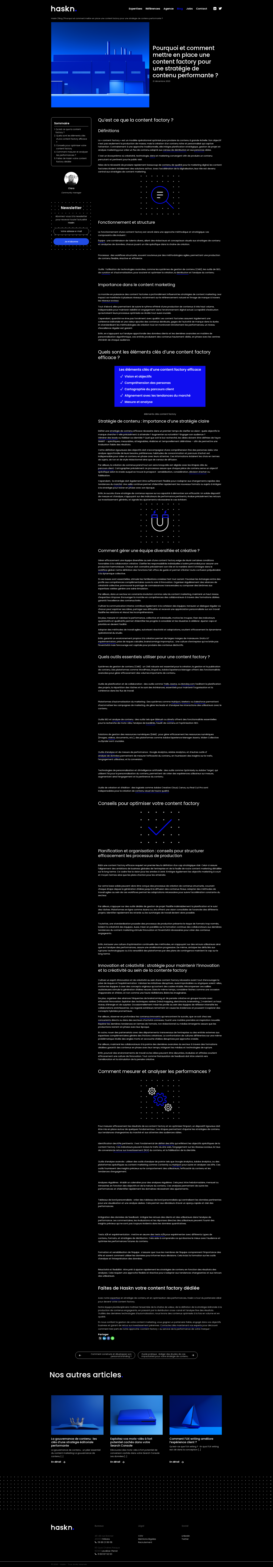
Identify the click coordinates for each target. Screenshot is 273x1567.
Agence (169, 8)
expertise (115, 1297)
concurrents (104, 1020)
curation (106, 272)
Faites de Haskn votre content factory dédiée (71, 160)
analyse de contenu (122, 719)
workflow (102, 569)
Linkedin (186, 1535)
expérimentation (107, 641)
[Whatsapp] (112, 1338)
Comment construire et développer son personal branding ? (111, 1355)
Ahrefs (170, 719)
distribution (183, 272)
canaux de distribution (175, 149)
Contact (201, 8)
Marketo (186, 701)
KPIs (119, 1143)
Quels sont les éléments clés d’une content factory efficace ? (71, 138)
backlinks (150, 722)
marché (118, 484)
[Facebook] (108, 1338)
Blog (180, 8)
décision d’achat (198, 471)
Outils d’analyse (106, 752)
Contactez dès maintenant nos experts (181, 1325)
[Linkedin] (104, 1338)
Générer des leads (108, 437)
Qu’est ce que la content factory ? (68, 131)
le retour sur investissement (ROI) (131, 1150)
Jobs (189, 8)
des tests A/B (157, 1234)
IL (215, 8)
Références (153, 8)
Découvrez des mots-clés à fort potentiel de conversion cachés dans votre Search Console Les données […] (135, 1453)
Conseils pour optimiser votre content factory (71, 147)
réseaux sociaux (110, 300)
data (152, 155)
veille (130, 484)
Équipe (101, 240)
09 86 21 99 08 (104, 1542)
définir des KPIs (166, 1143)
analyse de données (109, 755)
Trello (166, 683)
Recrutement (145, 1542)
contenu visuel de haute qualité (152, 790)
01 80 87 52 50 (104, 1554)
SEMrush (159, 719)
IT (220, 8)
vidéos (111, 737)
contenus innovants (150, 1016)
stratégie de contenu (121, 430)
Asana (173, 683)
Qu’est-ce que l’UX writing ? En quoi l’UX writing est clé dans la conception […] (194, 1448)
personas (199, 149)
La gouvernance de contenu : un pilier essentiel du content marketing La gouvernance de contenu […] (76, 1453)
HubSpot (176, 701)
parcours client (106, 468)
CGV (140, 1535)
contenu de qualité (172, 164)
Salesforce (199, 701)
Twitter (185, 1538)
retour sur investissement (135, 1325)
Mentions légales (147, 1538)
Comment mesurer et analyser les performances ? (72, 153)
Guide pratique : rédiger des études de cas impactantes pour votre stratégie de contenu (164, 1355)
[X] (100, 1338)
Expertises (135, 8)
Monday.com (188, 683)
